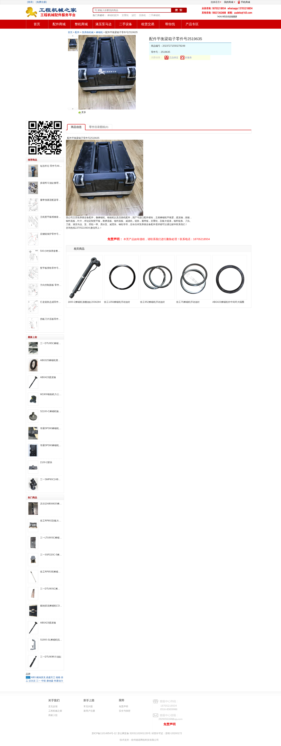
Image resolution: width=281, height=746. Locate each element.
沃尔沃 (32, 680)
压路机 (142, 15)
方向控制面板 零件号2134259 (51, 285)
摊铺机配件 (113, 15)
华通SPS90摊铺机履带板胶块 (51, 428)
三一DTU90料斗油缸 (50, 656)
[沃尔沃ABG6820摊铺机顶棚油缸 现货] (33, 508)
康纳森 (49, 680)
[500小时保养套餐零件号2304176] (33, 255)
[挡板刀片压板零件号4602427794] (33, 323)
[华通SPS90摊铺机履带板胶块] (33, 433)
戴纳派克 (40, 677)
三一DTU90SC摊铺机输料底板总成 (51, 588)
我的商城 (228, 2)
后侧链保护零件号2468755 (51, 234)
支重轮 (125, 15)
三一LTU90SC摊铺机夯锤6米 (51, 537)
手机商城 (245, 2)
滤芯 (134, 15)
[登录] (30, 2)
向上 (73, 36)
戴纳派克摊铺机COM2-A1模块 (51, 605)
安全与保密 (124, 710)
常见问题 (88, 706)
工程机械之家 (55, 710)
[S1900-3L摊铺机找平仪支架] (33, 644)
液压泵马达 (103, 24)
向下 (73, 109)
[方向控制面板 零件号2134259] (33, 289)
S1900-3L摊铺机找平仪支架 (51, 639)
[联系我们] (227, 17)
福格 (58, 677)
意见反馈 (53, 706)
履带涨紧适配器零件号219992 (51, 200)
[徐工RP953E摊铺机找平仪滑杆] (33, 576)
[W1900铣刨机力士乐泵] (33, 399)
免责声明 (123, 706)
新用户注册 (89, 710)
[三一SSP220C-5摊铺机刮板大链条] (33, 559)
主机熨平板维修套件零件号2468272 (51, 217)
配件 (77, 32)
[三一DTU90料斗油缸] (33, 661)
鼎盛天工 (50, 677)
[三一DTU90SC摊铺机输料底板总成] (33, 593)
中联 (43, 680)
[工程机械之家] (51, 12)
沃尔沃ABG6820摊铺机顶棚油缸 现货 (51, 503)
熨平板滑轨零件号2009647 (51, 268)
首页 (37, 24)
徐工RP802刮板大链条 (51, 520)
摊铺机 (99, 32)
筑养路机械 (87, 32)
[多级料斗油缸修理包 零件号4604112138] (33, 187)
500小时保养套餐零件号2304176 (51, 251)
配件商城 (59, 24)
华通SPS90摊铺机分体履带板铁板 (51, 445)
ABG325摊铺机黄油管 (51, 360)
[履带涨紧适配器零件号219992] (33, 204)
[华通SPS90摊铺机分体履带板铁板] (33, 450)
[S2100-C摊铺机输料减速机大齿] (33, 416)
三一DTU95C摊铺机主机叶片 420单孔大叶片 (51, 343)
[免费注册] (41, 2)
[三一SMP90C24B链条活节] (33, 484)
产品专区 (192, 24)
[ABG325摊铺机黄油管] (33, 365)
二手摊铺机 (154, 15)
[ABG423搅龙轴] (33, 382)
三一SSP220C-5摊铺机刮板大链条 (51, 554)
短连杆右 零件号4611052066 (51, 166)
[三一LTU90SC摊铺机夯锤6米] (33, 542)
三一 (38, 680)
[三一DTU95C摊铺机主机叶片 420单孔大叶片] (33, 348)
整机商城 (81, 24)
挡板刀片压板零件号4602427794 (51, 319)
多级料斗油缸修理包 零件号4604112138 (51, 183)
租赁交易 (147, 24)
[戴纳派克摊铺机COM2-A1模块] (33, 610)
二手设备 (125, 24)
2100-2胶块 (46, 462)
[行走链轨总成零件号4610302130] (33, 306)
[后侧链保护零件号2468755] (33, 238)
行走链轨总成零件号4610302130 (51, 302)
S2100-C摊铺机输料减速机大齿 (51, 411)
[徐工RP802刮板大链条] (33, 525)
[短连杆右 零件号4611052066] (33, 170)
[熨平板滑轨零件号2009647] (33, 272)
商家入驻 (53, 715)
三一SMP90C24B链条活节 (51, 479)
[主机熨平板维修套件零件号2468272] (33, 221)
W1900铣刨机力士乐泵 (51, 394)
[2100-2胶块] (33, 467)
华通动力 (58, 680)
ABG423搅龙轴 (48, 377)
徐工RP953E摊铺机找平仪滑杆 (51, 571)
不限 (28, 677)
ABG (33, 677)
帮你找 (170, 24)
